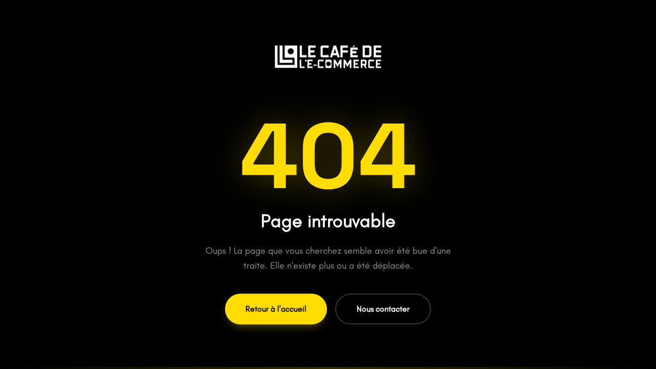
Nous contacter (383, 309)
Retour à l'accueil (275, 309)
